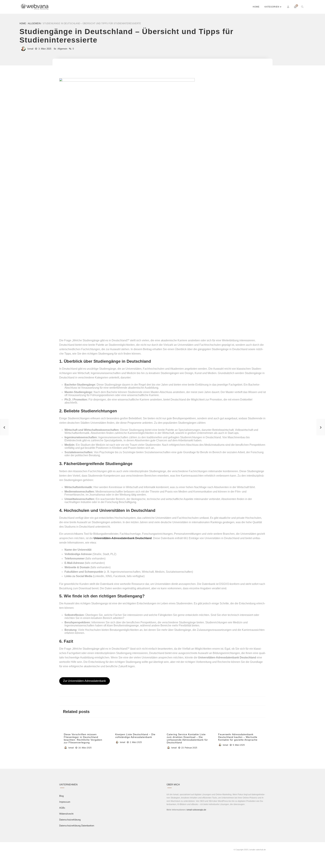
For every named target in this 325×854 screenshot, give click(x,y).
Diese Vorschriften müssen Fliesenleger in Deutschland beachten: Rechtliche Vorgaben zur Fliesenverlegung (83, 738)
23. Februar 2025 (189, 748)
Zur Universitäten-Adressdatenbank (84, 680)
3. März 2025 (44, 48)
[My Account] (288, 7)
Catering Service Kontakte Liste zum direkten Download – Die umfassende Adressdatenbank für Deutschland (187, 738)
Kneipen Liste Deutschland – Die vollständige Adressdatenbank (135, 735)
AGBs (62, 808)
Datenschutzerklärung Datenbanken (76, 825)
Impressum (64, 802)
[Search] (302, 7)
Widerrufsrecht (66, 813)
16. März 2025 (85, 748)
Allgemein (34, 23)
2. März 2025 (136, 742)
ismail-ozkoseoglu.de (196, 810)
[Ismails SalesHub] (34, 7)
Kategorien (272, 7)
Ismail (30, 48)
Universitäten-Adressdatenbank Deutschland (123, 538)
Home (256, 7)
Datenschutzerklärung (70, 819)
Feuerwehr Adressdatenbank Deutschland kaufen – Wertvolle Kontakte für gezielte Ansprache (237, 737)
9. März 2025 (239, 745)
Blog (61, 796)
